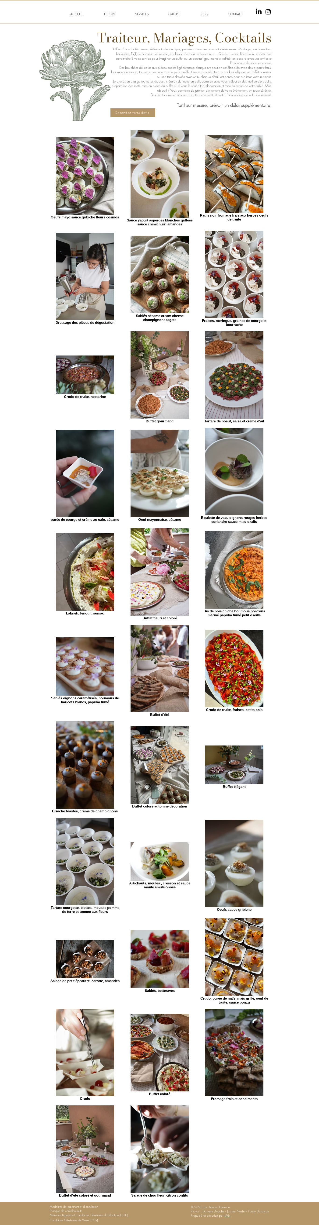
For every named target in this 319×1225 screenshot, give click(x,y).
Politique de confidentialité (66, 1211)
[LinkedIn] (258, 11)
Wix (227, 1215)
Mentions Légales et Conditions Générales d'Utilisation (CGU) (89, 1215)
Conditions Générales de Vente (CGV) (74, 1220)
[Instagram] (268, 11)
